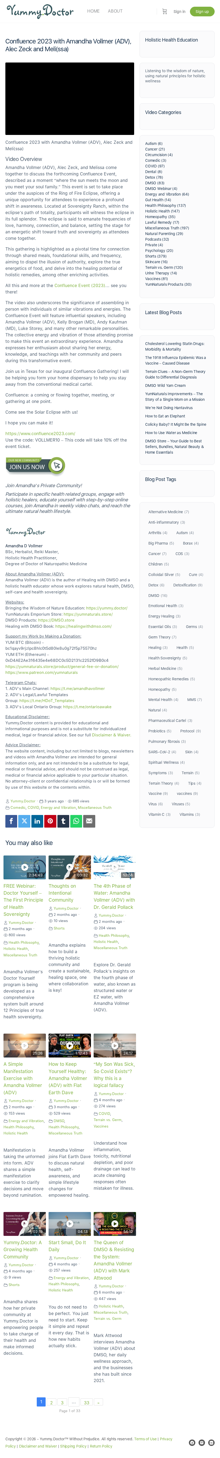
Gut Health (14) (158, 200)
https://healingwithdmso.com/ (83, 626)
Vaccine (158, 793)
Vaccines (101, 1126)
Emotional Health (165, 606)
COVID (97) (155, 166)
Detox (156, 585)
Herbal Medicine (165, 668)
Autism (185, 533)
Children (158, 564)
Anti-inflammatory (166, 522)
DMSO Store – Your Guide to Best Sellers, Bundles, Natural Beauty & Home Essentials (174, 446)
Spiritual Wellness (166, 762)
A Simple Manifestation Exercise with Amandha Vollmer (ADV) (22, 1078)
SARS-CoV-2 (162, 752)
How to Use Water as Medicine (171, 433)
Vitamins (189, 814)
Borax (191, 543)
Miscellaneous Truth (95, 807)
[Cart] (164, 11)
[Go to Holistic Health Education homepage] (40, 11)
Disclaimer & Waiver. (111, 735)
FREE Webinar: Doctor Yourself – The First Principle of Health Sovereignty (23, 900)
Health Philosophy (24, 942)
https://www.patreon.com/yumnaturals (41, 672)
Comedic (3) (155, 160)
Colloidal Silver (164, 574)
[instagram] (202, 1442)
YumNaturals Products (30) (168, 284)
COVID (33, 807)
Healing (158, 647)
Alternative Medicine (168, 512)
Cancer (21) (155, 149)
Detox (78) (154, 177)
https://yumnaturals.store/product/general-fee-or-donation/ (62, 666)
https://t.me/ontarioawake (87, 706)
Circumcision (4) (159, 155)
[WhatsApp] (76, 821)
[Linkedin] (37, 821)
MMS (194, 699)
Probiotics (159, 731)
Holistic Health (15, 948)
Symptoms (160, 773)
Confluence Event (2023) (79, 285)
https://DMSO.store (56, 620)
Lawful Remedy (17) (162, 222)
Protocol (190, 731)
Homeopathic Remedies (171, 679)
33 (86, 1402)
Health (185, 647)
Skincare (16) (156, 262)
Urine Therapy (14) (161, 273)
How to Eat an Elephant (165, 416)
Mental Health (163, 699)
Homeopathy (162, 689)
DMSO (59, 1121)
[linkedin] (211, 1442)
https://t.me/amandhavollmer (77, 688)
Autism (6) (154, 143)
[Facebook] (11, 821)
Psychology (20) (159, 250)
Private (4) (154, 245)
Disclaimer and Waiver (38, 1446)
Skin (192, 752)
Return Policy (101, 1446)
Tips (194, 783)
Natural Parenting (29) (164, 234)
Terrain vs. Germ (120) (164, 267)
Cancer (157, 554)
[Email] (89, 821)
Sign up (202, 11)
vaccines (187, 793)
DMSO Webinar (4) (161, 188)
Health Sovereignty (167, 658)
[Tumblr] (63, 821)
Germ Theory (162, 637)
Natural (157, 710)
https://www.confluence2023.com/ (40, 433)
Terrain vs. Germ (108, 1120)
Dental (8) (153, 172)
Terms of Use (145, 1439)
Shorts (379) (155, 256)
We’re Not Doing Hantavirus (169, 408)
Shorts (59, 928)
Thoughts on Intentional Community (62, 893)
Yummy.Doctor (22, 801)
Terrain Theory (163, 783)
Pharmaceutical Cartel (170, 720)
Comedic (17, 807)
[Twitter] (24, 821)
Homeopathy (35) (160, 217)
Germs (194, 627)
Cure (196, 574)
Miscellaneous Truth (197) (167, 228)
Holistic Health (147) (162, 211)
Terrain (191, 773)
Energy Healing (164, 616)
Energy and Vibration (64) (167, 194)
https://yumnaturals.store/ (88, 614)
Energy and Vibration (58, 807)
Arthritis (157, 533)
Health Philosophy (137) (165, 205)
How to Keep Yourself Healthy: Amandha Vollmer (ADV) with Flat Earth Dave (68, 1078)
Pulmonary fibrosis (167, 741)
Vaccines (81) (156, 279)
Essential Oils (162, 627)
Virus (155, 804)
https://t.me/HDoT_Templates (46, 700)
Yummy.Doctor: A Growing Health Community (22, 1249)
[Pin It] (50, 821)
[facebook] (192, 1442)
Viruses (181, 804)
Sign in (179, 11)
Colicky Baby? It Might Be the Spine (175, 424)
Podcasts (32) (157, 239)
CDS (182, 554)
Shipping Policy (73, 1446)
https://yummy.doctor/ (106, 608)
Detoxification (188, 585)
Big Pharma (161, 543)
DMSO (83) (154, 183)
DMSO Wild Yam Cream (165, 385)
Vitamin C (159, 814)
